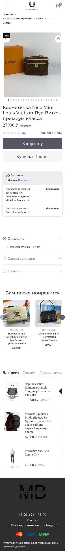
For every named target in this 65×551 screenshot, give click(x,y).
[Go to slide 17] (48, 100)
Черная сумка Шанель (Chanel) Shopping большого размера (38, 389)
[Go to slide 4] (16, 100)
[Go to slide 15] (43, 100)
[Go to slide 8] (26, 100)
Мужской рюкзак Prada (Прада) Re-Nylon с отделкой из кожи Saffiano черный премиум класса (38, 423)
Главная (8, 14)
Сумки (7, 23)
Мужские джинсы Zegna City (37, 452)
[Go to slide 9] (28, 100)
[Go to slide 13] (38, 100)
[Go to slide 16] (46, 100)
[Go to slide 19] (54, 100)
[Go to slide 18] (51, 100)
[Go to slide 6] (21, 100)
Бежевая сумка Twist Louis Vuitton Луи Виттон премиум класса (16, 338)
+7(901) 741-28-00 (32, 514)
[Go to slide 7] (23, 100)
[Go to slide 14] (41, 100)
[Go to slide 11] (33, 100)
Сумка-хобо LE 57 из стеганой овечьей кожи (48, 337)
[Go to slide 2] (11, 100)
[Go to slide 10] (31, 100)
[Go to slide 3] (13, 100)
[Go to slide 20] (56, 100)
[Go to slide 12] (36, 100)
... (50, 18)
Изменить (24, 180)
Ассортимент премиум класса (23, 18)
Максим (33, 520)
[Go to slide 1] (8, 100)
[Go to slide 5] (18, 100)
